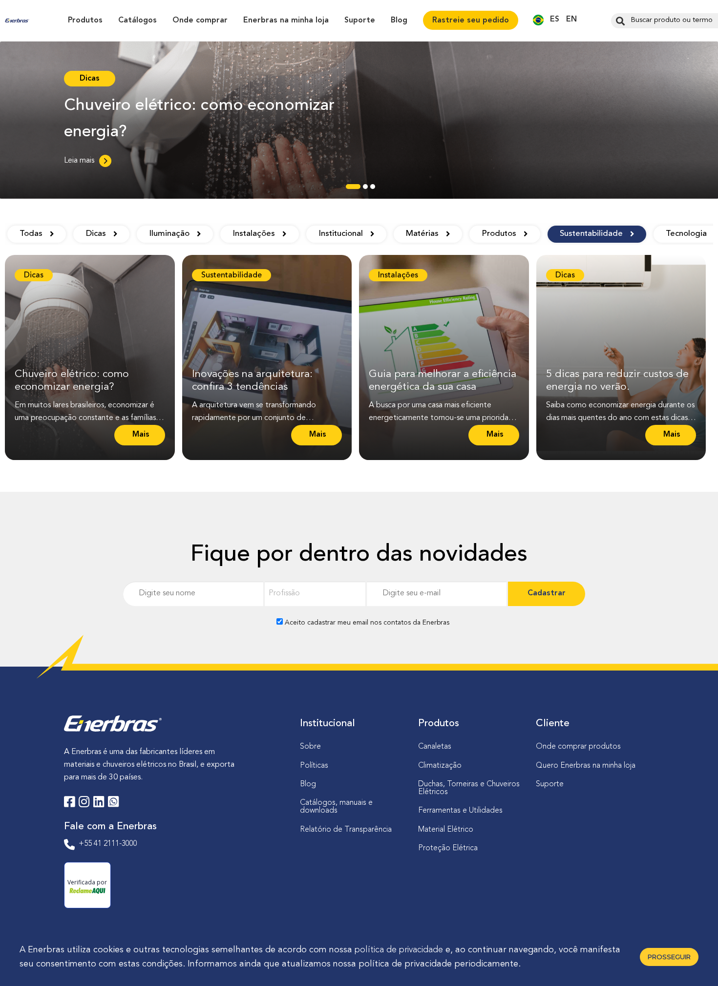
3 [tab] (372, 189)
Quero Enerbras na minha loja (585, 766)
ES (554, 19)
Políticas (314, 766)
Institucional (340, 234)
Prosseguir (669, 957)
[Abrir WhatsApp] (693, 961)
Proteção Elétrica (448, 848)
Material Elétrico (445, 830)
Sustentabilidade (591, 234)
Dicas (96, 234)
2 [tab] (365, 189)
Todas (31, 234)
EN (571, 19)
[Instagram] (84, 803)
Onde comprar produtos (578, 747)
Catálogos (137, 20)
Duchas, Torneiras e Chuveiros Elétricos (469, 788)
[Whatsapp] (113, 803)
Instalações (253, 234)
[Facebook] (69, 803)
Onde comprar (200, 20)
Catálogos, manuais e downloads (336, 807)
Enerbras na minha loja (286, 20)
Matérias (422, 234)
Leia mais (79, 161)
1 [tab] (351, 189)
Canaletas (434, 747)
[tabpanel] (359, 120)
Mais (139, 438)
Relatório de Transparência (346, 830)
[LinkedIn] (98, 803)
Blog (399, 20)
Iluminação (169, 234)
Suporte (359, 20)
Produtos (85, 20)
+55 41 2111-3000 (108, 844)
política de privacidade (399, 949)
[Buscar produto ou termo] (619, 20)
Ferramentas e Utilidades (460, 811)
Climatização (440, 766)
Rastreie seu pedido (470, 20)
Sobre (310, 747)
